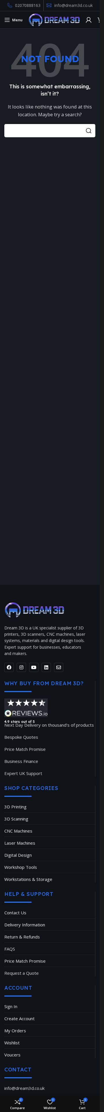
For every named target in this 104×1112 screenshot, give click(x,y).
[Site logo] (54, 19)
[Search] (88, 130)
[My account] (88, 20)
